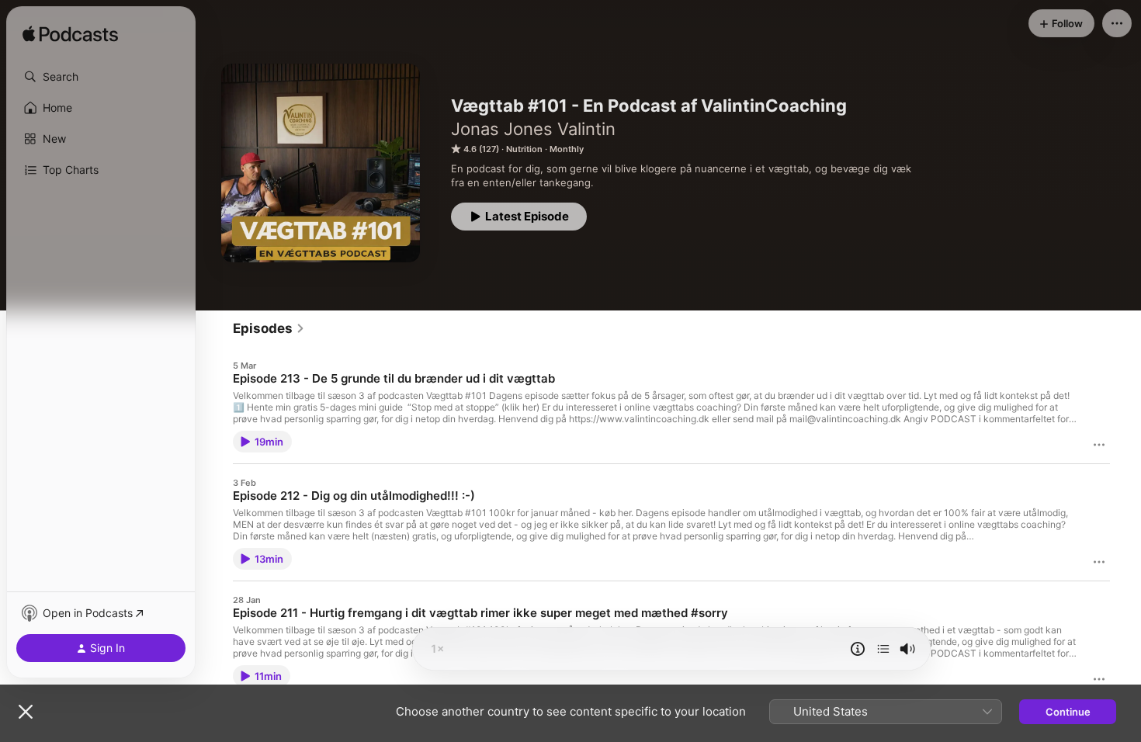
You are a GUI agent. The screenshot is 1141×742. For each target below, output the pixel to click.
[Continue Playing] (883, 649)
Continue (1068, 712)
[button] (101, 77)
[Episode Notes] (857, 649)
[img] (70, 35)
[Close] (26, 712)
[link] (269, 328)
